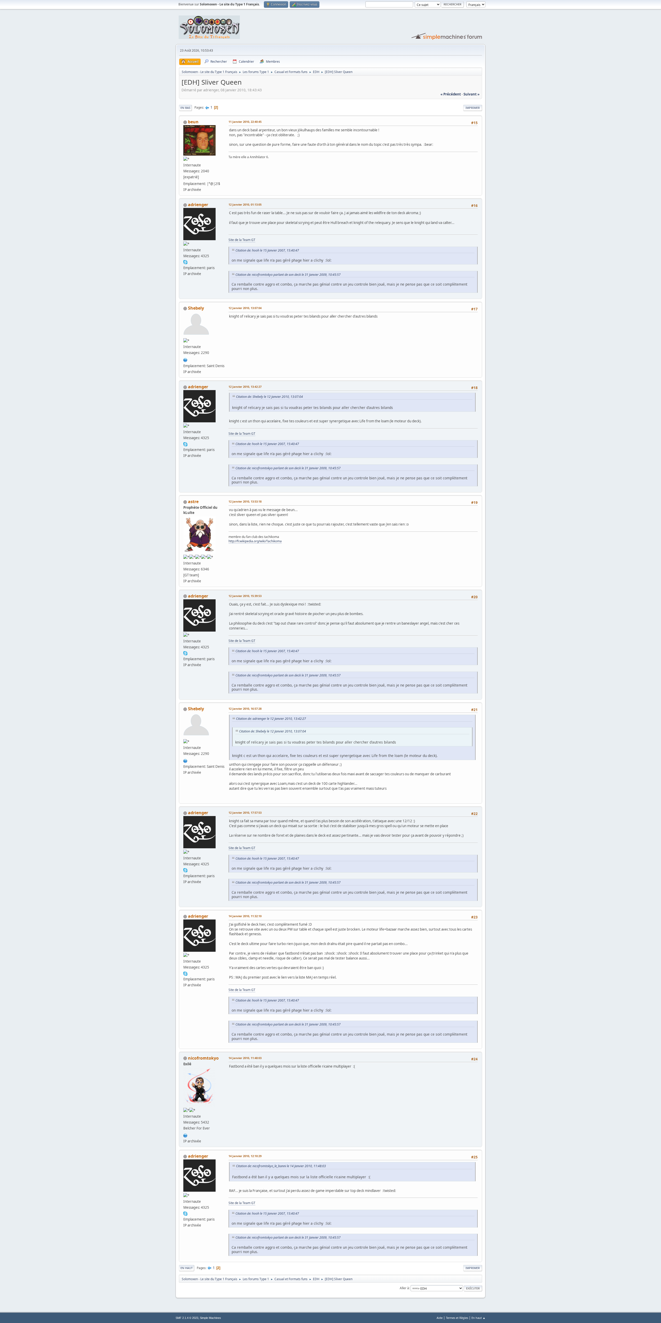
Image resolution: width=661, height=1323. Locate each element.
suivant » (471, 94)
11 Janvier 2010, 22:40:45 (245, 122)
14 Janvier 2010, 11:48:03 (245, 1058)
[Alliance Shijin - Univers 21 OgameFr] (185, 359)
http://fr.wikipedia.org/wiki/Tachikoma (255, 541)
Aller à (404, 1288)
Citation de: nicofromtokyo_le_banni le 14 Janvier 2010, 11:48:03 (281, 1166)
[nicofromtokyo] (185, 1135)
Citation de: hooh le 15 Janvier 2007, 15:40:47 (267, 250)
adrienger (198, 204)
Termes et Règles (457, 1318)
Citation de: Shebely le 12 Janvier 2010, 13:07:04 (269, 396)
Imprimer (473, 108)
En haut (186, 1268)
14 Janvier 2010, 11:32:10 (245, 916)
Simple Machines (210, 1317)
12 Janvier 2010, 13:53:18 (245, 501)
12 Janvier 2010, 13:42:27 (245, 387)
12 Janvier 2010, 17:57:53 (245, 812)
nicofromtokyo (203, 1058)
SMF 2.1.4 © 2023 (187, 1317)
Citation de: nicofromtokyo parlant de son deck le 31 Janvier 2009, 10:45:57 (288, 274)
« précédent (450, 94)
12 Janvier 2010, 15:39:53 (245, 596)
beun (193, 122)
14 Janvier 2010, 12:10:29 (245, 1156)
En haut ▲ (478, 1318)
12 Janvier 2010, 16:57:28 (245, 709)
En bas (185, 108)
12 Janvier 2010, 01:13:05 (245, 204)
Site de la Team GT (242, 240)
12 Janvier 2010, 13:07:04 (245, 308)
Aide (440, 1318)
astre (193, 501)
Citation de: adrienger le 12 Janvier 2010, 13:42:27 (271, 718)
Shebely (196, 308)
